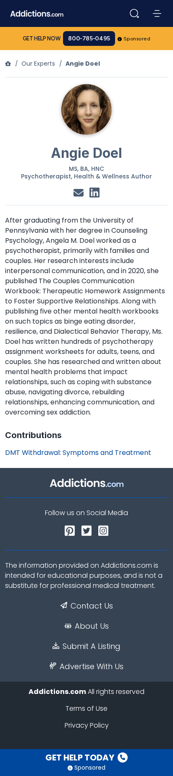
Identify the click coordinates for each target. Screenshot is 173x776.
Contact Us (92, 606)
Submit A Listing (92, 646)
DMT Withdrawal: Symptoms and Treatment (78, 452)
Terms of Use (86, 708)
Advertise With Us (91, 667)
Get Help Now (42, 38)
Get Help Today (80, 757)
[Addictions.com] (8, 63)
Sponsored (137, 39)
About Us (92, 626)
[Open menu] (157, 13)
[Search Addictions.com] (134, 13)
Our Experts (38, 63)
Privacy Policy (87, 725)
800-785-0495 (89, 38)
